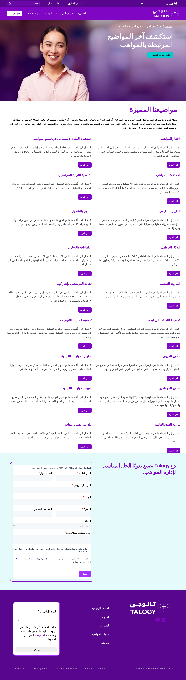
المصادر (47, 13)
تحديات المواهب (65, 13)
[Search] (10, 3)
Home (168, 26)
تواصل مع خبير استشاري (160, 55)
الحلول (82, 13)
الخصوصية (40, 635)
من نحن (33, 13)
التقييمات (105, 625)
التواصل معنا (14, 13)
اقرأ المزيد (173, 165)
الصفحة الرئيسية (101, 608)
